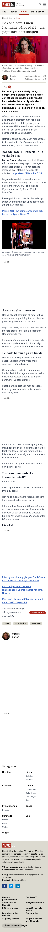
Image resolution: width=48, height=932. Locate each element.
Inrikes (5, 820)
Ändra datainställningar (13, 925)
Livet (24, 11)
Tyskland (36, 623)
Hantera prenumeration (9, 898)
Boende (5, 810)
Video (5, 832)
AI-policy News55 (10, 918)
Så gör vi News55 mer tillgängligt (34, 919)
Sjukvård (29, 776)
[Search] (40, 4)
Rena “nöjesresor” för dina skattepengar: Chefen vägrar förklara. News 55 (22, 589)
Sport (28, 800)
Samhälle (7, 816)
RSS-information (10, 908)
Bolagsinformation (35, 902)
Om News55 (31, 897)
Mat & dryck (37, 11)
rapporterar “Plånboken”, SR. (27, 173)
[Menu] (44, 4)
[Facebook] (4, 886)
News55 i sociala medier (34, 909)
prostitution (20, 623)
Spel (28, 816)
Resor (13, 11)
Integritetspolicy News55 (10, 914)
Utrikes (5, 827)
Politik (4, 823)
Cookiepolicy (32, 913)
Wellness (30, 780)
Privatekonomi (10, 806)
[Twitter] (11, 886)
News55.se (7, 18)
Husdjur (6, 772)
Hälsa (29, 772)
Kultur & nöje (31, 793)
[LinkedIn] (17, 886)
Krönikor (7, 785)
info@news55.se (18, 880)
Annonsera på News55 (9, 903)
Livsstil (30, 785)
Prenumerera (37, 612)
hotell (6, 623)
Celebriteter (31, 789)
